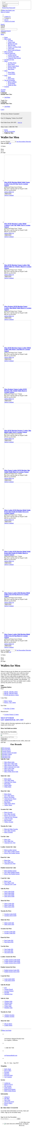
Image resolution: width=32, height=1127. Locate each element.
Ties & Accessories (9, 131)
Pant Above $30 (8, 942)
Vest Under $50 (8, 951)
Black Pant (7, 860)
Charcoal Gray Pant (9, 863)
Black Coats (7, 881)
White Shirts (7, 787)
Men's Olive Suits (9, 768)
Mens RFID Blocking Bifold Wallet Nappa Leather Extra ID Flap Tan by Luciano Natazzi (17, 184)
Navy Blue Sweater (9, 814)
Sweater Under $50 (9, 933)
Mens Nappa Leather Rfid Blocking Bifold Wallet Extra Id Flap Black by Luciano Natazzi (17, 636)
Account (3, 89)
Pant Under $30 (8, 940)
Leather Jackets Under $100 (12, 959)
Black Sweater (8, 812)
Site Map (6, 1098)
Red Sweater (7, 820)
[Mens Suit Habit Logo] (8, 10)
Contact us (7, 1083)
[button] (9, 192)
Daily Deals (7, 1069)
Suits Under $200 (9, 893)
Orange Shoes (8, 800)
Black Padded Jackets (10, 870)
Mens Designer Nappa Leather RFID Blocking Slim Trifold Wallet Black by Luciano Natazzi (15, 390)
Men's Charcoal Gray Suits (11, 767)
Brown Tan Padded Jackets (12, 874)
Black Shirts (7, 779)
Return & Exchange (9, 1089)
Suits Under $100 (9, 891)
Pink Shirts (7, 783)
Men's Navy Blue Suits (10, 763)
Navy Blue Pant (8, 862)
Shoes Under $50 (9, 905)
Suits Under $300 (9, 894)
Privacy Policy (8, 1103)
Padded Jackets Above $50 (11, 971)
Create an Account (9, 21)
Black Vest (7, 839)
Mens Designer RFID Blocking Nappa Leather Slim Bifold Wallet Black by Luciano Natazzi (17, 308)
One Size (9, 708)
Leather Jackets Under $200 (12, 961)
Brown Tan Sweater (10, 815)
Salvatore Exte (8, 994)
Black (8, 701)
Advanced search (9, 1101)
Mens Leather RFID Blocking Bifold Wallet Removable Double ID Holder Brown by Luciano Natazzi (17, 511)
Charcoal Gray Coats (10, 884)
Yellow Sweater (8, 822)
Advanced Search (6, 31)
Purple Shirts (7, 785)
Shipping (6, 1074)
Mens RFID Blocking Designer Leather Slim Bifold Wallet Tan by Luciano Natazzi (17, 431)
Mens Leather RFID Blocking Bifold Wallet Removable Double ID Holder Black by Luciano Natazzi (17, 553)
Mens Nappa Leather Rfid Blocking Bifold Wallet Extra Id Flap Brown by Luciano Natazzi (17, 594)
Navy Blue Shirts (9, 780)
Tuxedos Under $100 (10, 914)
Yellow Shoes (8, 805)
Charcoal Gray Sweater (10, 817)
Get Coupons (8, 1077)
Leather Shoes (8, 1025)
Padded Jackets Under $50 (11, 970)
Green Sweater (8, 818)
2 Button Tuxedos (9, 1016)
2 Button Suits (8, 1001)
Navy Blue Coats (9, 882)
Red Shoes (7, 802)
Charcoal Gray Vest (9, 842)
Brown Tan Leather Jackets (12, 853)
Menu (2, 34)
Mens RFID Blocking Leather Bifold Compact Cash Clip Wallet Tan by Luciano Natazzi (17, 225)
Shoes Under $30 (9, 903)
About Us (7, 1097)
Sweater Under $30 (9, 931)
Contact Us (7, 16)
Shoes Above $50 (9, 906)
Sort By (3, 141)
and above (11, 695)
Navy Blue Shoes (9, 795)
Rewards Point (8, 1075)
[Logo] (6, 1030)
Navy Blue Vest (8, 841)
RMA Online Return (10, 1091)
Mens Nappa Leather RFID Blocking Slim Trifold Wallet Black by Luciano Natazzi (17, 471)
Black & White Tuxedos (11, 829)
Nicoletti (6, 992)
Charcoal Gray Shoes (10, 799)
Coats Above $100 (9, 980)
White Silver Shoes (9, 803)
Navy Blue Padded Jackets (11, 872)
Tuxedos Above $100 (10, 915)
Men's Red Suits (8, 770)
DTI (5, 987)
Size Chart (7, 1100)
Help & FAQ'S (8, 1084)
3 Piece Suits (7, 1006)
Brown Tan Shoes (9, 797)
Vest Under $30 (8, 949)
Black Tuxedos (8, 832)
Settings (3, 91)
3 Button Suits (8, 1003)
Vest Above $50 (8, 952)
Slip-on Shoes (8, 1023)
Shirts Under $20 (9, 923)
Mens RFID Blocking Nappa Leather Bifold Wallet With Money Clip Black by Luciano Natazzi (17, 349)
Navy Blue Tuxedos (10, 830)
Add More (7, 97)
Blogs (6, 1105)
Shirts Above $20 (9, 924)
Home (6, 130)
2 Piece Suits (7, 1004)
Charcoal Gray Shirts (10, 782)
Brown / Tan (10, 702)
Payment (6, 1072)
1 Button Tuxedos (9, 1015)
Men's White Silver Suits (11, 771)
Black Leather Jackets (10, 850)
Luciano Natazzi (11, 714)
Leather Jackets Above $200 (12, 963)
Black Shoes (7, 794)
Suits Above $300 (9, 896)
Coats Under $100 (9, 979)
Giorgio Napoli (8, 989)
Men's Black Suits (9, 762)
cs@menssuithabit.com (10, 1055)
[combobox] (9, 29)
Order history (8, 1087)
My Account (7, 1086)
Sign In (6, 19)
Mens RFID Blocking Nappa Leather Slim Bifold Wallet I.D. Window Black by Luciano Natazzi (17, 266)
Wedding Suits (8, 1007)
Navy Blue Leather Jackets (11, 851)
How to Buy (7, 1070)
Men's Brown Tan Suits (11, 765)
